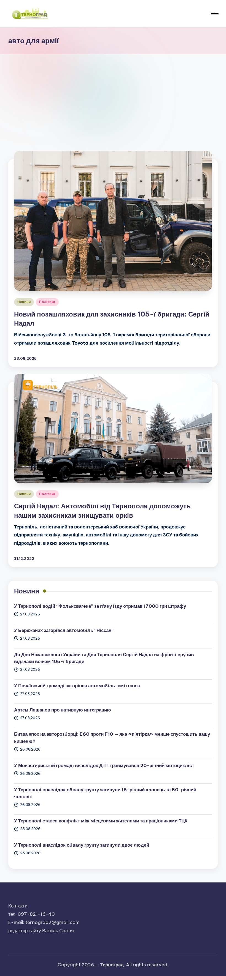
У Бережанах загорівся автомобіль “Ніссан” (64, 630)
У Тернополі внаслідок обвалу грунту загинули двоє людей (81, 845)
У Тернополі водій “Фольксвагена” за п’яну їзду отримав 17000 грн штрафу (100, 606)
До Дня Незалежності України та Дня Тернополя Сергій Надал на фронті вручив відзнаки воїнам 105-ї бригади (104, 658)
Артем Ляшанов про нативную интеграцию (62, 710)
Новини (24, 302)
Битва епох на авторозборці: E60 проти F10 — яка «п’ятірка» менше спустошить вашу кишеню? (112, 737)
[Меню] (214, 13)
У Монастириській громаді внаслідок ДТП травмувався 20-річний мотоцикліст (104, 765)
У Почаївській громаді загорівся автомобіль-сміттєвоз (77, 686)
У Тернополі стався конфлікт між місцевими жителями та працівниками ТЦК (100, 821)
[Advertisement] (113, 95)
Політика (47, 302)
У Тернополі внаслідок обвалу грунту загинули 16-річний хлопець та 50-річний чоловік (105, 793)
